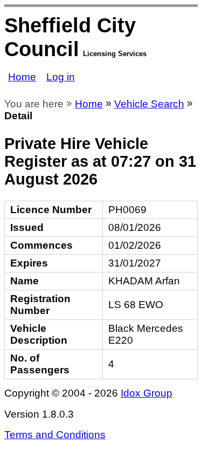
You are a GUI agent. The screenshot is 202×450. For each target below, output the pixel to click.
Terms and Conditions (55, 434)
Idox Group (146, 393)
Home (22, 77)
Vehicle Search (149, 104)
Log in (60, 77)
